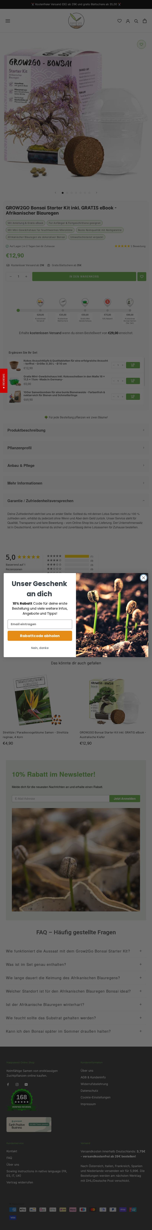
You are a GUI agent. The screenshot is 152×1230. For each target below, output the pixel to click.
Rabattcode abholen (40, 635)
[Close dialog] (143, 578)
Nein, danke (40, 648)
